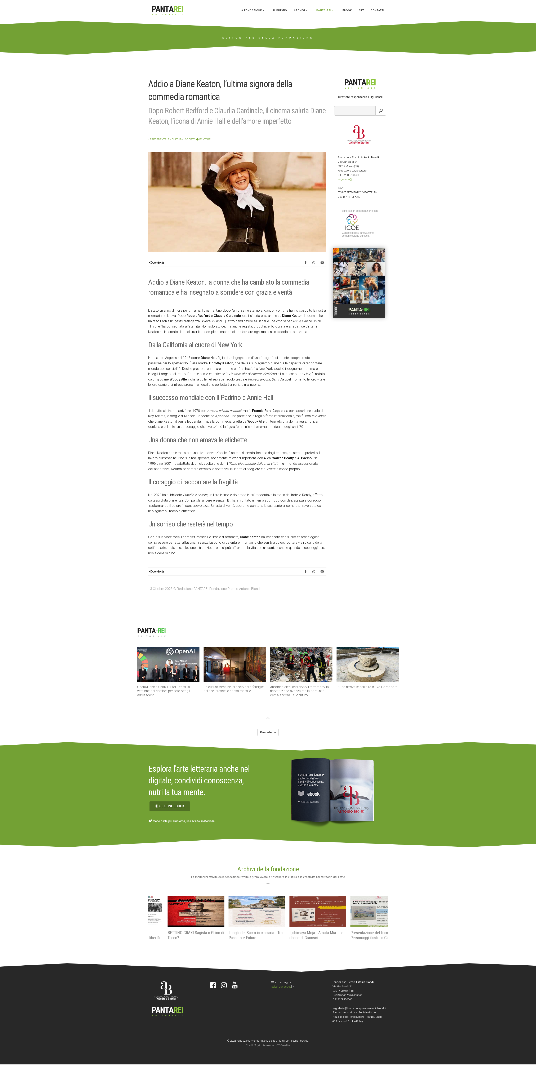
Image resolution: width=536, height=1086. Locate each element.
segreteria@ (345, 179)
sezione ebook (171, 806)
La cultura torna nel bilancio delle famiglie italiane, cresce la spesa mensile (234, 689)
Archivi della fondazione (268, 869)
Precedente (157, 139)
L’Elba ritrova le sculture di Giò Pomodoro (367, 687)
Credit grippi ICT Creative (268, 1045)
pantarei (205, 139)
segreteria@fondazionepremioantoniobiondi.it (359, 1008)
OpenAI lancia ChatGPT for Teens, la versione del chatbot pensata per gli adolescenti (163, 691)
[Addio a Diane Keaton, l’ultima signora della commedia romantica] (237, 202)
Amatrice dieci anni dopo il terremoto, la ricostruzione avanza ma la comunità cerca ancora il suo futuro (299, 691)
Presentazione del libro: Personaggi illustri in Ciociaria (355, 935)
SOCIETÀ (190, 139)
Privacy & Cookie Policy (349, 1021)
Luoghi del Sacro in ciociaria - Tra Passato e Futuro (236, 935)
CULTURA (177, 139)
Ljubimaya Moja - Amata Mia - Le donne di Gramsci (297, 935)
